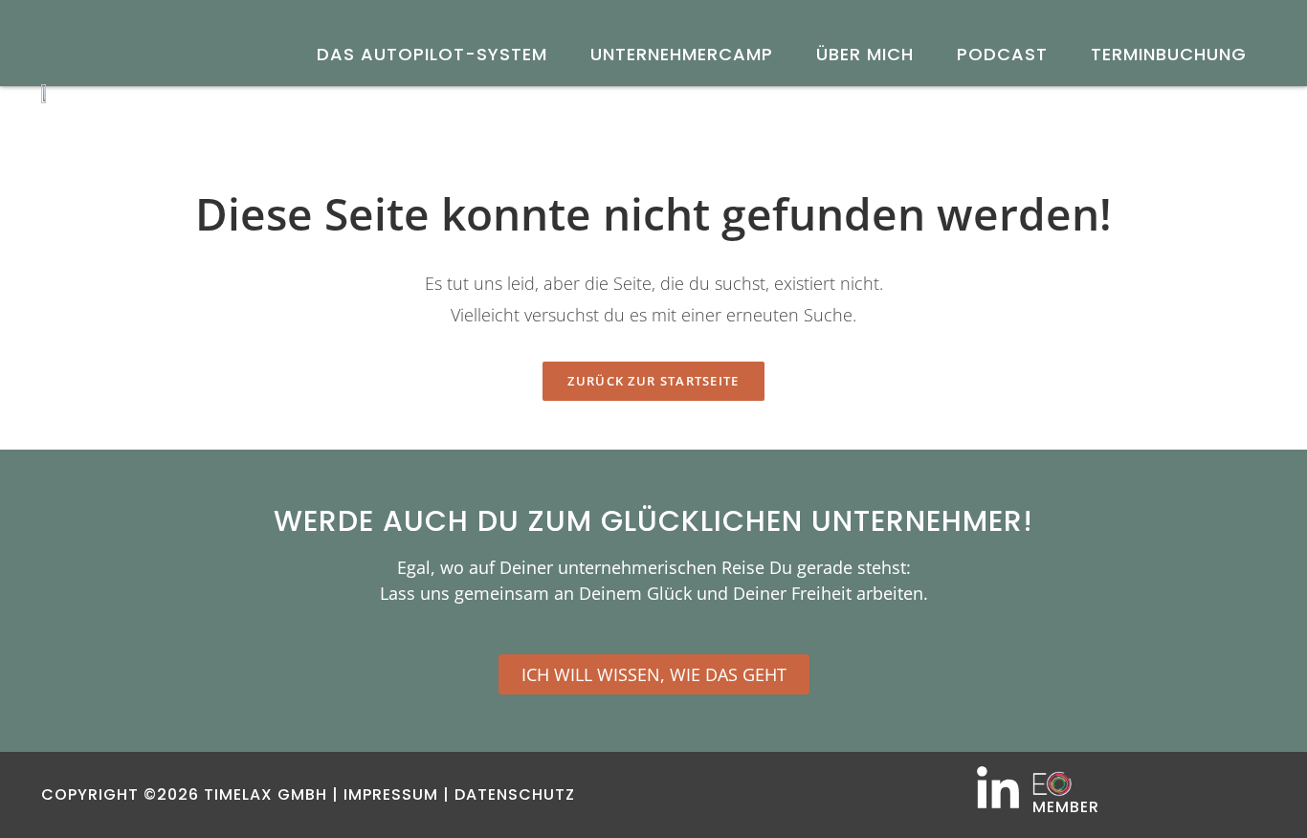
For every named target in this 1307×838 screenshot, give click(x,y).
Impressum (390, 794)
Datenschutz (514, 794)
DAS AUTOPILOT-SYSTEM (432, 54)
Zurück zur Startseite (653, 380)
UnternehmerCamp (681, 54)
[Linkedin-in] (998, 790)
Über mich (865, 54)
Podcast (1002, 54)
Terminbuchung (1169, 54)
